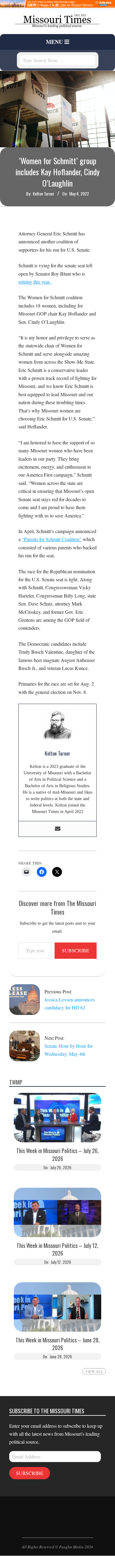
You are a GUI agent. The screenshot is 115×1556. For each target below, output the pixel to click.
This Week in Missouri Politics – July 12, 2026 (57, 1249)
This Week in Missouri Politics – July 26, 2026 (57, 1154)
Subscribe (75, 950)
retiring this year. (35, 281)
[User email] (57, 829)
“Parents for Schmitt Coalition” (52, 539)
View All (94, 1371)
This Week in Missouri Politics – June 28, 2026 (58, 1344)
